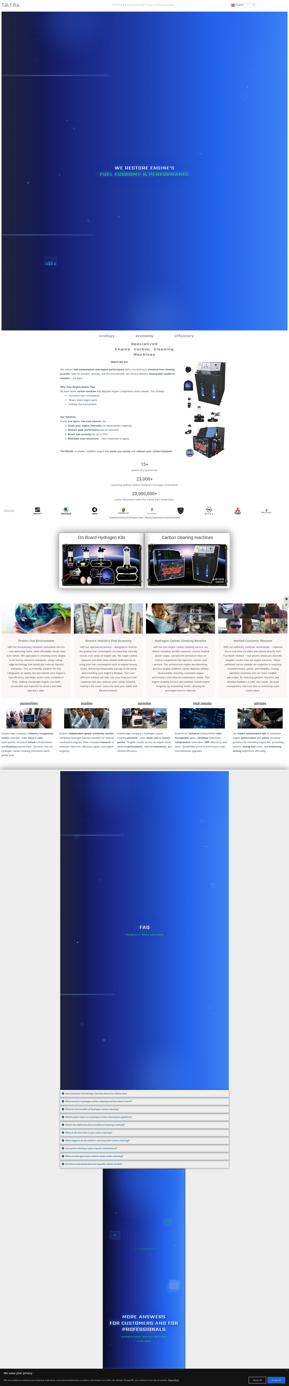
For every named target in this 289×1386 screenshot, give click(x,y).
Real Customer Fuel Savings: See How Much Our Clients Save (96, 1093)
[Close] (287, 1370)
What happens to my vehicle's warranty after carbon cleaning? (97, 1140)
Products (149, 4)
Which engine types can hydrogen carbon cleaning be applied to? (98, 1117)
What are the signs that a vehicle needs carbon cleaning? (94, 1156)
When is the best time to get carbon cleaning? (88, 1133)
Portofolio (117, 4)
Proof (139, 4)
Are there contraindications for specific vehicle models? (93, 1164)
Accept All (276, 1380)
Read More (173, 1380)
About (160, 4)
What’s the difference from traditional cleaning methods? (95, 1125)
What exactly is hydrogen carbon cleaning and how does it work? (98, 1101)
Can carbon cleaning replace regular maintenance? (91, 1148)
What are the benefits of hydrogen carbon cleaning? (92, 1109)
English (239, 5)
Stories (129, 4)
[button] (144, 1094)
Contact (170, 4)
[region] (144, 1377)
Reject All (257, 1380)
